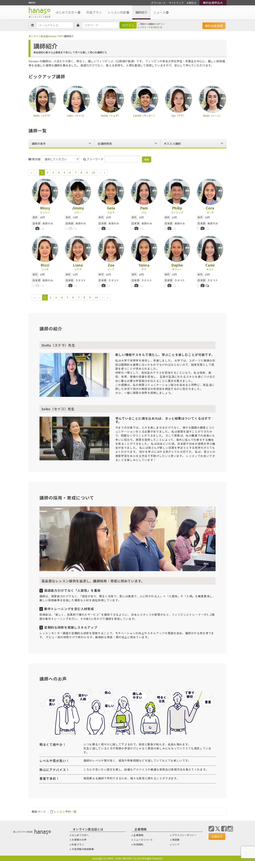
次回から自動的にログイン (152, 23)
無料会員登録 (214, 26)
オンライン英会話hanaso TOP (45, 36)
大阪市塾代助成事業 (83, 849)
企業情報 (138, 835)
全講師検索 (105, 144)
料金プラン (94, 12)
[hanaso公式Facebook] (224, 828)
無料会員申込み (213, 3)
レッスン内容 (117, 12)
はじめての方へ (67, 12)
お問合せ (191, 2)
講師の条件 (39, 144)
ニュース (159, 12)
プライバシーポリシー (184, 835)
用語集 (175, 839)
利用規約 (138, 844)
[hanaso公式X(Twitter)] (217, 828)
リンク (175, 844)
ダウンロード (158, 2)
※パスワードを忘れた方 (149, 27)
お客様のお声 (79, 839)
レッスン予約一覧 (65, 811)
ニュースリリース (143, 839)
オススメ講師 (172, 144)
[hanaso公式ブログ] (211, 828)
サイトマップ (176, 2)
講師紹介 (141, 12)
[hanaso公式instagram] (230, 828)
